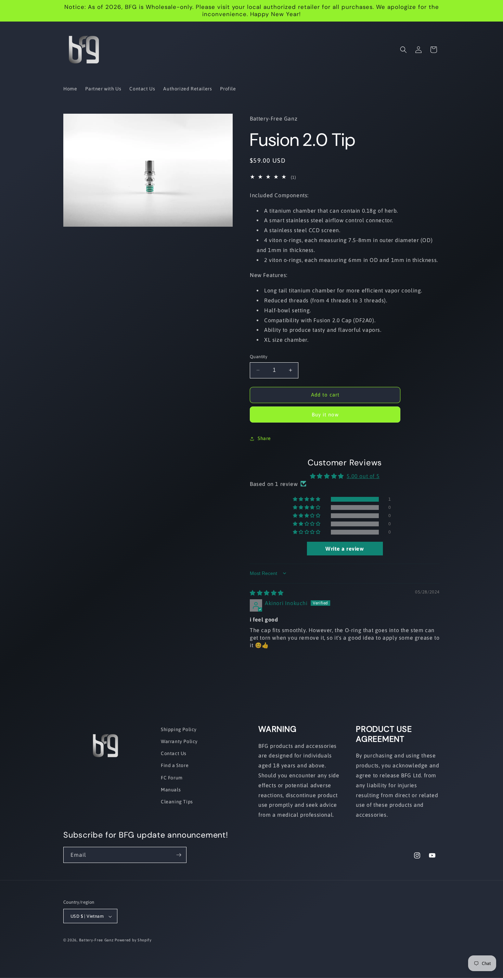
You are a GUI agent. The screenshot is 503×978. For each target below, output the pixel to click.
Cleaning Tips (177, 801)
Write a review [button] (344, 549)
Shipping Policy (179, 729)
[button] (403, 49)
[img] (267, 593)
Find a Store (175, 765)
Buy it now (325, 414)
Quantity (258, 356)
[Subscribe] (178, 855)
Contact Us (173, 753)
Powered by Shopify (133, 940)
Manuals (171, 789)
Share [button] (264, 438)
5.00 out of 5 (363, 476)
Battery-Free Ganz (96, 940)
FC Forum (172, 777)
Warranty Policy (179, 741)
